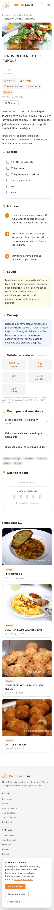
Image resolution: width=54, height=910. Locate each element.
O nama (6, 849)
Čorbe (5, 803)
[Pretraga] (42, 4)
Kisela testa (7, 822)
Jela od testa (8, 813)
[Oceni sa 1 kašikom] (14, 497)
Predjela (8, 92)
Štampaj (12, 103)
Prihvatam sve (15, 886)
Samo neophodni (16, 894)
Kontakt (5, 854)
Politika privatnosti (23, 879)
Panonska (35, 86)
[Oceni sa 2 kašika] (21, 497)
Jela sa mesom (9, 817)
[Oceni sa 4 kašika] (33, 497)
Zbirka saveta (8, 835)
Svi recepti (7, 799)
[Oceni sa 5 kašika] (40, 497)
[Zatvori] (46, 863)
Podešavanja (13, 901)
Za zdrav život (9, 840)
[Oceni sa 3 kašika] (27, 497)
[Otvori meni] (49, 5)
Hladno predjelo (15, 86)
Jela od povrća (9, 808)
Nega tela (7, 844)
